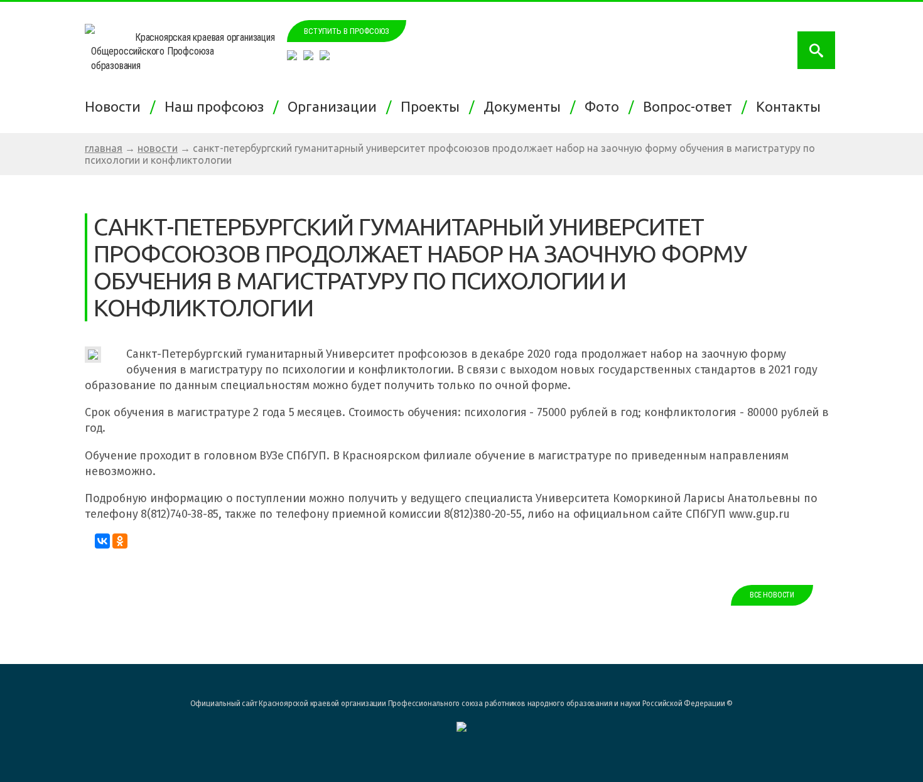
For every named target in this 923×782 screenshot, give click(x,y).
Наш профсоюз (217, 106)
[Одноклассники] (119, 541)
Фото (605, 106)
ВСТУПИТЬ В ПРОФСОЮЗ (346, 31)
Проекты (433, 106)
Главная (103, 148)
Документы (525, 106)
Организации (335, 106)
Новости (116, 106)
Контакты (791, 106)
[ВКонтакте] (102, 541)
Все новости (772, 595)
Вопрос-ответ (690, 106)
